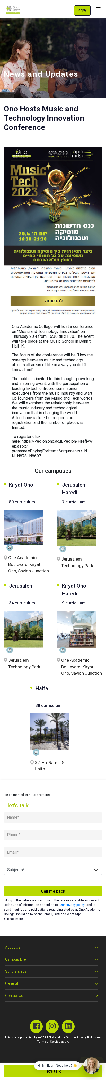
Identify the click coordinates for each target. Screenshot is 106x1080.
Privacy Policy (86, 1037)
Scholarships (16, 971)
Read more (15, 919)
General (11, 983)
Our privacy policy (72, 905)
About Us (12, 947)
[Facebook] (36, 1026)
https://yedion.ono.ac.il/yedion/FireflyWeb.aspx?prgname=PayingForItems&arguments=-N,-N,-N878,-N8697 (52, 448)
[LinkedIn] (68, 1026)
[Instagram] (52, 1026)
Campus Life (15, 959)
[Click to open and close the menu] (98, 9)
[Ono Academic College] (13, 10)
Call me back (53, 891)
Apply (82, 10)
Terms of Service (48, 1041)
